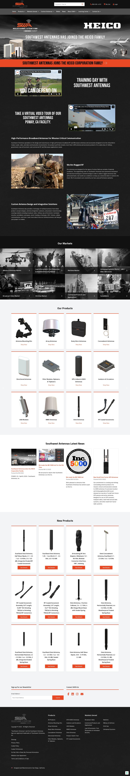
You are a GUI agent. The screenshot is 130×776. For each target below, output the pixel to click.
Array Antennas (52, 726)
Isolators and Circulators (73, 723)
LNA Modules (70, 726)
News (64, 11)
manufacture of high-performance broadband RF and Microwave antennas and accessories (69, 143)
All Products (51, 720)
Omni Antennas (71, 732)
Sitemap (13, 739)
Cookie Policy (15, 746)
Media (58, 11)
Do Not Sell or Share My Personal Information (25, 752)
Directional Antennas (54, 736)
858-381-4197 (96, 4)
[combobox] (69, 4)
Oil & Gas (106, 726)
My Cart (108, 4)
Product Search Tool (72, 736)
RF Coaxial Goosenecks (73, 739)
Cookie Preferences (17, 749)
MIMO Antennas (71, 729)
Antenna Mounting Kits (55, 723)
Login (116, 4)
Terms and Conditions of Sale (20, 759)
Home (14, 11)
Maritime (106, 720)
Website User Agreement (18, 755)
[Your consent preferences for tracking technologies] (127, 773)
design (37, 143)
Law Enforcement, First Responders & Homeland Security (92, 730)
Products (21, 11)
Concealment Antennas (55, 732)
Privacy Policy (15, 743)
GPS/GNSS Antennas (72, 720)
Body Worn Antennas (54, 729)
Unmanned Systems (109, 729)
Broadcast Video (90, 720)
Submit (58, 698)
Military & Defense (108, 723)
